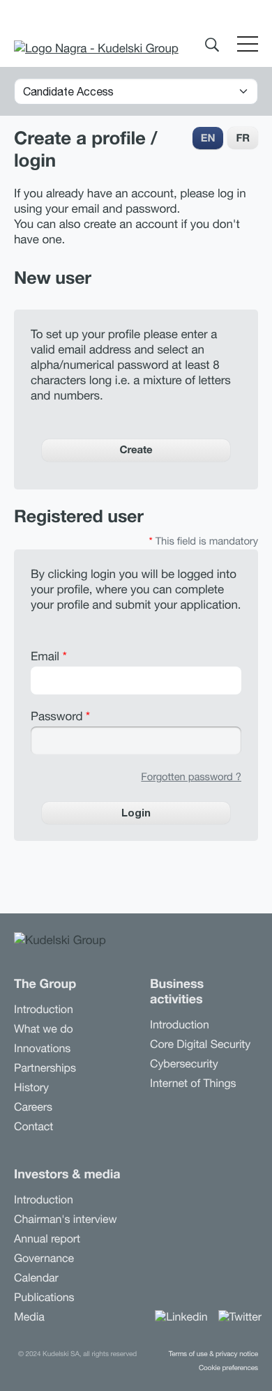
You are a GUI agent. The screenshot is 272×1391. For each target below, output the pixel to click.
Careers (33, 1107)
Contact (33, 1126)
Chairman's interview (65, 1219)
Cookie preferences (228, 1368)
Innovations (42, 1048)
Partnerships (45, 1068)
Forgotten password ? (191, 777)
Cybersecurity (184, 1064)
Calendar (36, 1278)
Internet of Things (193, 1083)
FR (243, 138)
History (31, 1087)
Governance (44, 1258)
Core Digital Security (200, 1044)
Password (60, 716)
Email (49, 656)
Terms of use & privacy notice (213, 1354)
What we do (43, 1029)
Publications (44, 1297)
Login (136, 812)
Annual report (47, 1239)
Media (29, 1317)
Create (135, 449)
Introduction (43, 1009)
